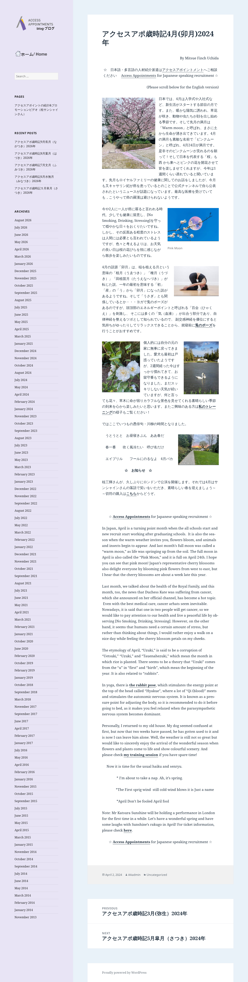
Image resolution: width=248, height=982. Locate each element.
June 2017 (21, 721)
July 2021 (21, 590)
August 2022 (23, 511)
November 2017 (25, 707)
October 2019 (24, 663)
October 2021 (24, 569)
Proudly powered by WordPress (124, 973)
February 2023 (25, 474)
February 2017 (25, 736)
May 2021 (21, 605)
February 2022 (25, 540)
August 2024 (23, 373)
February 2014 (25, 903)
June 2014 (21, 881)
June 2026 (21, 235)
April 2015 (22, 830)
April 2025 (22, 329)
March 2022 (23, 532)
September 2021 (26, 576)
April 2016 (22, 765)
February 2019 (25, 670)
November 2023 (25, 416)
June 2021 (21, 598)
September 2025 (26, 293)
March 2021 (23, 620)
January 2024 (24, 409)
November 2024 (25, 358)
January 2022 (24, 547)
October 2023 (24, 423)
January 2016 (24, 779)
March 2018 (23, 699)
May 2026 (21, 242)
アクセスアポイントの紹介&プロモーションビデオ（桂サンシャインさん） (36, 109)
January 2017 (24, 743)
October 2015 (24, 794)
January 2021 (24, 634)
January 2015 (24, 845)
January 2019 (24, 678)
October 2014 (24, 859)
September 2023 (26, 431)
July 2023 (21, 445)
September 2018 (26, 692)
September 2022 (26, 503)
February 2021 (25, 627)
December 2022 (25, 489)
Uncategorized (157, 875)
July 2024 (21, 380)
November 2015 (25, 787)
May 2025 (21, 322)
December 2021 (25, 554)
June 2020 (21, 649)
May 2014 (21, 888)
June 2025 (21, 315)
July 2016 (21, 750)
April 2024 (22, 394)
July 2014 (21, 874)
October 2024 (24, 365)
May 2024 (21, 387)
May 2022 (21, 525)
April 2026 (22, 249)
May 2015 (21, 823)
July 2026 (21, 227)
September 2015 (26, 801)
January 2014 (24, 910)
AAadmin (134, 875)
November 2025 (25, 278)
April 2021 (22, 612)
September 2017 (26, 714)
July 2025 (21, 307)
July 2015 (21, 808)
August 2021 (23, 583)
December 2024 (25, 351)
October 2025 (24, 286)
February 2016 (25, 772)
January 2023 (24, 482)
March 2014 (23, 895)
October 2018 (24, 685)
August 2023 (23, 438)
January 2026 (24, 264)
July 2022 (21, 518)
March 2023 (23, 467)
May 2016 (21, 757)
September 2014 (26, 866)
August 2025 (23, 300)
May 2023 (21, 460)
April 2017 (22, 728)
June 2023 (21, 453)
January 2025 (24, 344)
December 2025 (25, 271)
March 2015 (23, 837)
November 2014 (25, 852)
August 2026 (23, 220)
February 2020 (25, 656)
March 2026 (23, 256)
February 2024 (25, 402)
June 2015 (21, 816)
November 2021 (25, 561)
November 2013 (25, 917)
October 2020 (24, 641)
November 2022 (25, 496)
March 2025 (23, 336)
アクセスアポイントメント (183, 69)
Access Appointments (138, 75)
